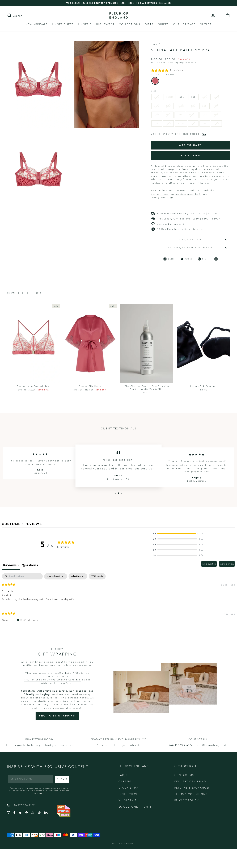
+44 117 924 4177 (23, 805)
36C (156, 123)
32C (156, 106)
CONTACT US (184, 775)
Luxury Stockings (162, 197)
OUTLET (205, 24)
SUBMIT (62, 779)
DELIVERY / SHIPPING (190, 781)
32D (168, 106)
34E (204, 114)
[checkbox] (97, 576)
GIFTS (149, 24)
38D (216, 123)
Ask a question (209, 564)
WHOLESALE (127, 800)
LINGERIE (85, 24)
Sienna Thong (160, 194)
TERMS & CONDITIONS (190, 794)
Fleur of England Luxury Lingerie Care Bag (52, 680)
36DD (180, 123)
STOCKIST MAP (129, 787)
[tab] (30, 565)
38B (193, 123)
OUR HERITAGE (184, 24)
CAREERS (125, 781)
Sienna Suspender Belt (186, 194)
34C (168, 114)
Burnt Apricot (155, 80)
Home (154, 44)
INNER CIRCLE (128, 794)
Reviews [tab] (11, 565)
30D (156, 97)
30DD (169, 97)
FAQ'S (122, 775)
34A (215, 106)
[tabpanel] (118, 600)
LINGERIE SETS (63, 24)
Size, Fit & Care (190, 239)
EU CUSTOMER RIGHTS (135, 807)
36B (216, 114)
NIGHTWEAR (105, 24)
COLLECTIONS (129, 24)
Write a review (227, 564)
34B (156, 114)
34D (179, 114)
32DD (180, 106)
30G (205, 97)
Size (154, 91)
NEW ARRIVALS (37, 24)
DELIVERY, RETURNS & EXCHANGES (190, 248)
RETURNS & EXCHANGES (192, 787)
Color (162, 74)
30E (182, 97)
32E (193, 106)
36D (168, 123)
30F (193, 97)
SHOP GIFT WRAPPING (57, 715)
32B (216, 97)
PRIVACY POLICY (186, 800)
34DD (192, 114)
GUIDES (163, 24)
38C (204, 123)
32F (204, 106)
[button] (178, 533)
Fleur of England (124, 843)
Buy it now (190, 155)
